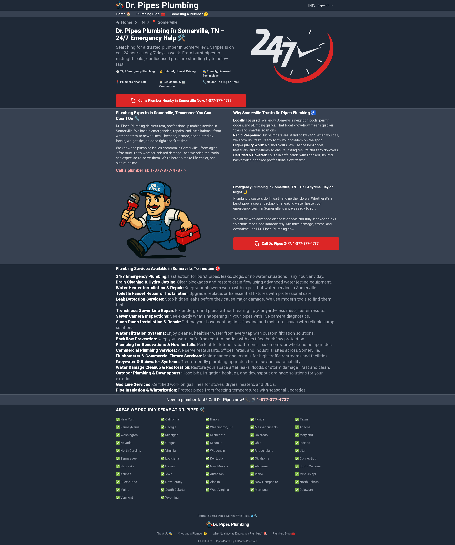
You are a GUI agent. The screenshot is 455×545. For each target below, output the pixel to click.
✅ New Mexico (216, 466)
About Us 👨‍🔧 (164, 533)
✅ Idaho (256, 474)
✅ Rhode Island (261, 450)
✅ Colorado (259, 435)
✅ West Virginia (217, 490)
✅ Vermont (124, 497)
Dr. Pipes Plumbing (223, 541)
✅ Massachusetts (264, 427)
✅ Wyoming (170, 497)
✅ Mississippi (305, 474)
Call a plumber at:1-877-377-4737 (149, 170)
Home (126, 22)
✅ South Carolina (308, 466)
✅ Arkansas (214, 474)
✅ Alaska (212, 482)
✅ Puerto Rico (126, 482)
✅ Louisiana (170, 458)
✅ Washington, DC (219, 427)
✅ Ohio (255, 443)
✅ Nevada (124, 443)
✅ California (170, 419)
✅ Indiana (302, 443)
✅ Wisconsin (215, 450)
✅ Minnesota (215, 435)
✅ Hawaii (168, 466)
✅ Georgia (168, 427)
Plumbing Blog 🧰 (150, 14)
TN (142, 22)
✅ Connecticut (306, 458)
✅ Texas (302, 419)
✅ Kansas (123, 474)
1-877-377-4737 (273, 399)
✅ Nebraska (125, 466)
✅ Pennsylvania (128, 427)
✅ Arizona (303, 427)
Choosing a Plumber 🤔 (189, 14)
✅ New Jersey (171, 482)
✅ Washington (127, 435)
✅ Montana (259, 490)
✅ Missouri (213, 443)
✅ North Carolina (128, 450)
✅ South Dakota (173, 490)
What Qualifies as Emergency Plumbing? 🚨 (240, 533)
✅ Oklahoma (259, 458)
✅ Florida (257, 419)
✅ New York (125, 419)
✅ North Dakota (307, 482)
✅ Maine (122, 490)
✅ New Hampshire (264, 482)
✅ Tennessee (126, 458)
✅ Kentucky (214, 458)
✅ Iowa (166, 474)
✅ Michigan (169, 435)
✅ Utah (300, 450)
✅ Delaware (304, 490)
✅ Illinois (212, 419)
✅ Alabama (259, 466)
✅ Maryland (304, 435)
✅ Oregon (168, 443)
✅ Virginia (168, 450)
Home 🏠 (123, 14)
